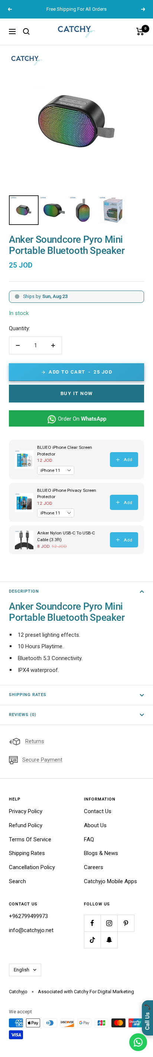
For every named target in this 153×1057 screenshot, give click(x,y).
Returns (34, 741)
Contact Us (97, 811)
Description (24, 591)
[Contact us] (138, 1042)
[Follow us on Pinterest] (125, 923)
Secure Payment (42, 759)
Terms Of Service (30, 839)
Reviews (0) (22, 714)
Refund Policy (25, 825)
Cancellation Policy (32, 867)
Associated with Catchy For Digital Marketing (86, 991)
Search (17, 881)
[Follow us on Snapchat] (109, 939)
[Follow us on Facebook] (92, 923)
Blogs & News (101, 853)
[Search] (26, 31)
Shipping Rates (27, 694)
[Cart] (140, 31)
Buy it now (77, 393)
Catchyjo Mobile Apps (110, 881)
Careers (93, 867)
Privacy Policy (25, 811)
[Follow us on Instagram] (109, 923)
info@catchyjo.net (31, 930)
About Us (95, 825)
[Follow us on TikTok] (92, 939)
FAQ (89, 839)
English (21, 969)
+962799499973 (28, 916)
